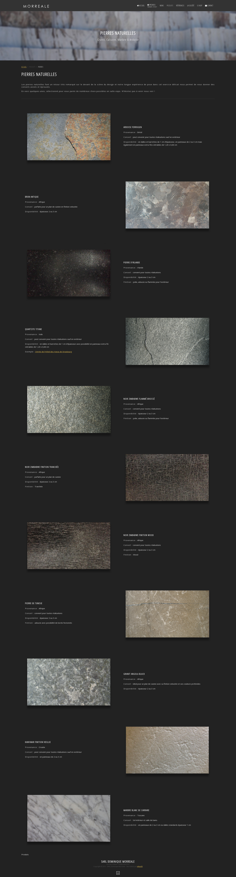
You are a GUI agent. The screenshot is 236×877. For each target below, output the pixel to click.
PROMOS (152, 5)
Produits (170, 5)
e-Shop (199, 5)
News (162, 5)
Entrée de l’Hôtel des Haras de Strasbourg (53, 351)
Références (180, 5)
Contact (210, 5)
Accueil (141, 5)
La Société (190, 5)
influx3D (140, 866)
